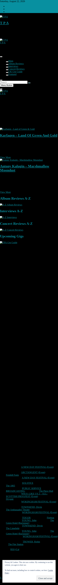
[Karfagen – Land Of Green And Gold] (17, 129)
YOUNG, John (29, 520)
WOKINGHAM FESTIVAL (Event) (38, 501)
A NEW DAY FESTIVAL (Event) (37, 467)
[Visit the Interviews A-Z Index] (8, 217)
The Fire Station (15, 544)
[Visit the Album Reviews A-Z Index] (11, 204)
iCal (17, 549)
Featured (12, 74)
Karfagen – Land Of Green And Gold (28, 135)
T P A (4, 23)
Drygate (10, 499)
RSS (12, 549)
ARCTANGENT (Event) (33, 472)
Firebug (50, 517)
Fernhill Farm (12, 475)
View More (5, 157)
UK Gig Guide (15, 71)
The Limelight (12, 528)
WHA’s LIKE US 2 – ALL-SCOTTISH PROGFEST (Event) (27, 495)
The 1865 (10, 485)
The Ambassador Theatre (18, 509)
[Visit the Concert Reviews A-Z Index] (11, 230)
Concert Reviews (16, 69)
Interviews (13, 66)
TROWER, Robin (31, 541)
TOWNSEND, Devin (31, 507)
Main (10, 61)
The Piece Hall (46, 491)
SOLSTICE (27, 483)
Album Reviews (16, 63)
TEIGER (26, 517)
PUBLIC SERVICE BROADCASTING (23, 489)
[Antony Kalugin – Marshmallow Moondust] (21, 160)
